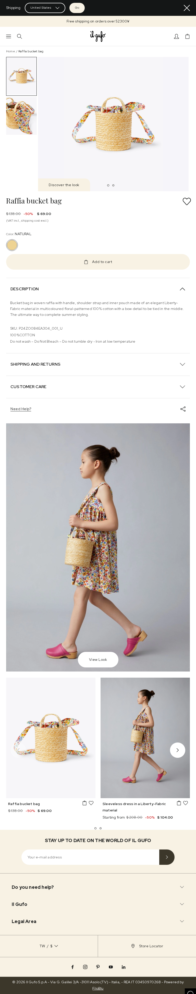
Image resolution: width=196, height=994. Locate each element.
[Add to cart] (84, 803)
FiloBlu (97, 988)
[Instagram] (85, 967)
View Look (98, 659)
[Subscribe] (167, 857)
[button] (98, 21)
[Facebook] (72, 967)
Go (77, 8)
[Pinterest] (98, 967)
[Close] (186, 8)
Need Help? (20, 408)
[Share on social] (183, 409)
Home (10, 51)
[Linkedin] (123, 967)
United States (40, 8)
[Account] (176, 36)
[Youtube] (110, 967)
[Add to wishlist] (187, 201)
